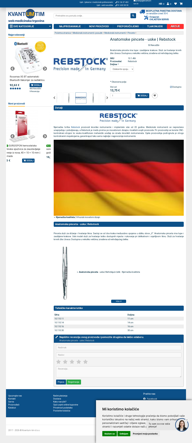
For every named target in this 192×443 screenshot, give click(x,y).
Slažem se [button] (109, 433)
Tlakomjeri (155, 26)
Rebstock (75, 127)
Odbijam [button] (124, 433)
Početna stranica (63, 33)
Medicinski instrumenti (115, 33)
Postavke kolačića (61, 410)
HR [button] (160, 3)
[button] (169, 4)
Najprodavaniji (16, 34)
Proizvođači (13, 405)
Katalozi (12, 407)
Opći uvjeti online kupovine (65, 405)
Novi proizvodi (99, 26)
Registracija (73, 382)
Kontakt (12, 399)
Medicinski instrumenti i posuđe (87, 33)
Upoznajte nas (15, 396)
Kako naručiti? (59, 402)
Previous (54, 98)
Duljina (114, 64)
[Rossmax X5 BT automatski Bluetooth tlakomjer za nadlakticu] (28, 57)
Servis (11, 402)
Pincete (131, 33)
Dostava (57, 399)
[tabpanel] (29, 67)
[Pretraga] (133, 15)
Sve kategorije (23, 26)
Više (118, 301)
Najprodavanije (70, 26)
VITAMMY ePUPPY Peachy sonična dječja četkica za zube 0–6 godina (27, 149)
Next (107, 98)
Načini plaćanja (60, 396)
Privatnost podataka (62, 407)
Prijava (61, 382)
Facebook (151, 399)
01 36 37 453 (122, 2)
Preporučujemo (128, 26)
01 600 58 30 (122, 5)
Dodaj (143, 95)
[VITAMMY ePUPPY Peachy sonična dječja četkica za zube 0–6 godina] (28, 126)
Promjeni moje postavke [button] (145, 433)
